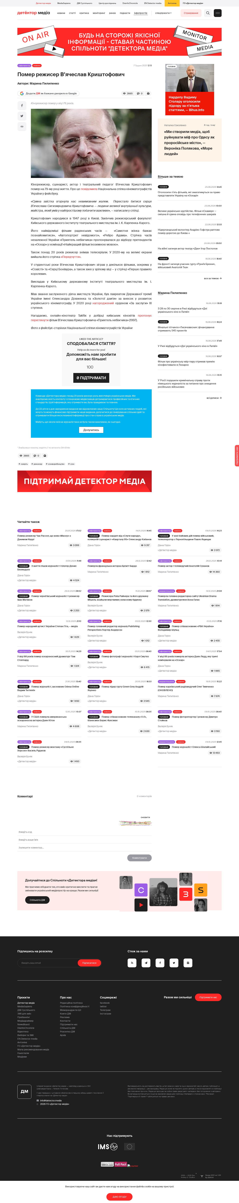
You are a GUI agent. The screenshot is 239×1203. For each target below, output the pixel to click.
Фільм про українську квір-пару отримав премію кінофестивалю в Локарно (186, 363)
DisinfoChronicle (130, 3)
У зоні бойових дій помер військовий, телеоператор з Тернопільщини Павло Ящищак (186, 537)
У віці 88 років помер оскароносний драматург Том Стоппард (46, 658)
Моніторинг (99, 13)
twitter (103, 1006)
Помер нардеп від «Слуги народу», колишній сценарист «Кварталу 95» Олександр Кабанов (119, 537)
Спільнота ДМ (37, 899)
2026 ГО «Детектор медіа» (54, 1104)
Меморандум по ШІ (70, 1010)
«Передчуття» (70, 257)
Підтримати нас (69, 1024)
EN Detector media (152, 3)
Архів (63, 1035)
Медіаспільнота (166, 591)
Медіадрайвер (25, 1020)
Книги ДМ (65, 1013)
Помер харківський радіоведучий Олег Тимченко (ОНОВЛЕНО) (186, 688)
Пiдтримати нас (208, 997)
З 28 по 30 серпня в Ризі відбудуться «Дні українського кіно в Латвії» (182, 310)
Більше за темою (170, 177)
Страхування (191, 13)
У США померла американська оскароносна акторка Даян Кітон (41, 718)
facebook (105, 1002)
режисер (38, 464)
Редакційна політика (71, 1002)
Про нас (66, 997)
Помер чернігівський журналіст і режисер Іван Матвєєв (48, 598)
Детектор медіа (43, 3)
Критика (84, 13)
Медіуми (22, 1056)
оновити (145, 817)
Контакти (65, 1020)
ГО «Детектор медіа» (193, 3)
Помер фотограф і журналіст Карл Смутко (125, 656)
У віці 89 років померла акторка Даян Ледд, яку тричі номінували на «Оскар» (188, 658)
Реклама (65, 1017)
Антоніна (172, 3)
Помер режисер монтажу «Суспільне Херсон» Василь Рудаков (45, 749)
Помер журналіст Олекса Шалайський (194, 747)
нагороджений (103, 303)
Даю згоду (119, 1196)
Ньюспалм (23, 1053)
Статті (72, 13)
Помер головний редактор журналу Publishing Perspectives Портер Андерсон (114, 628)
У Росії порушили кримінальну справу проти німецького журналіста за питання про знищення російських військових (187, 383)
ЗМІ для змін (24, 1013)
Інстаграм (105, 1013)
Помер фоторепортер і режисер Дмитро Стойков (188, 718)
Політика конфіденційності (74, 1006)
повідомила (89, 189)
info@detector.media (51, 1100)
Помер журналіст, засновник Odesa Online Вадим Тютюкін (48, 688)
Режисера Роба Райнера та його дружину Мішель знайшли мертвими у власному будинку (118, 598)
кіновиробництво (56, 464)
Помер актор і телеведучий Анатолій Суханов (183, 565)
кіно (72, 464)
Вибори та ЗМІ (25, 1035)
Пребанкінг (23, 1017)
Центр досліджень (107, 3)
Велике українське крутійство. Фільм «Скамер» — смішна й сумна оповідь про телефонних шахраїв (187, 212)
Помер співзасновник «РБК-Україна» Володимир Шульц (186, 628)
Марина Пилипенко (44, 83)
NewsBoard (23, 1024)
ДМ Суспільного (84, 3)
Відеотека (22, 1031)
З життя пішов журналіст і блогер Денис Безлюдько (47, 567)
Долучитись (91, 430)
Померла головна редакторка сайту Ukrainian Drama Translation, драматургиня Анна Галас (187, 598)
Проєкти (23, 997)
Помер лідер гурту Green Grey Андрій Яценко (115, 688)
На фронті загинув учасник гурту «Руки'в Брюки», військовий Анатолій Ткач (186, 265)
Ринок (112, 13)
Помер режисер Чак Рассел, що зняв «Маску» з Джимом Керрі (44, 537)
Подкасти (125, 13)
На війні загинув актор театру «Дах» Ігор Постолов (187, 248)
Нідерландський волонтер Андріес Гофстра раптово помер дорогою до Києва (189, 231)
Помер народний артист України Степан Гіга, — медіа (47, 626)
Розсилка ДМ (67, 1031)
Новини (61, 13)
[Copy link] (22, 126)
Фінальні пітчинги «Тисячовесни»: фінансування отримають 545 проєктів (186, 329)
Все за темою (211, 278)
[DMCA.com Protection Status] (107, 1166)
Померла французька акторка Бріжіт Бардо (112, 565)
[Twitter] (22, 116)
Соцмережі (108, 997)
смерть (24, 464)
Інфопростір (140, 13)
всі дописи (213, 397)
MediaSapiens (63, 3)
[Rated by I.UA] (132, 1166)
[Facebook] (22, 105)
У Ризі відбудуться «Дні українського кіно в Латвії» (187, 346)
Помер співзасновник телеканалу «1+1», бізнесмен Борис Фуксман (117, 718)
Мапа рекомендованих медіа (33, 1049)
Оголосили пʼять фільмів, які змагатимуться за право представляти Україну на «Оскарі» (189, 194)
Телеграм (105, 1010)
